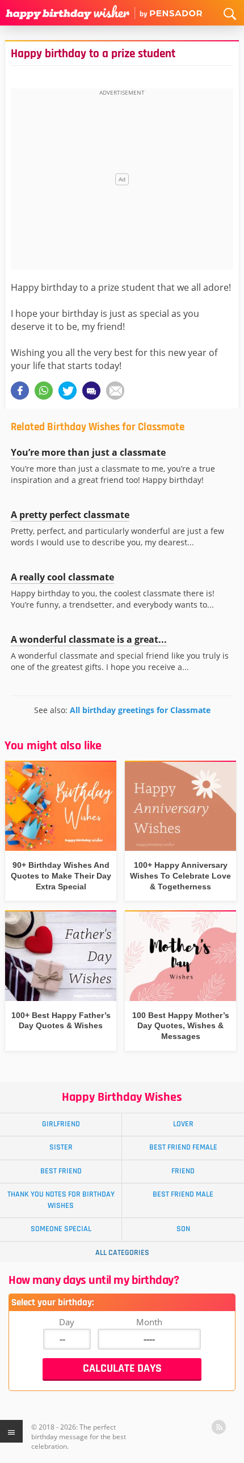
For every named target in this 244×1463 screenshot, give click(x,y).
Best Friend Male (183, 1194)
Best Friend (61, 1171)
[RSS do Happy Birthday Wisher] (219, 1427)
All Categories (122, 1253)
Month (149, 1322)
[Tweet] (67, 390)
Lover (183, 1124)
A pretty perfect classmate (70, 514)
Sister (61, 1147)
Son (183, 1229)
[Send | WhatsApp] (44, 390)
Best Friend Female (183, 1147)
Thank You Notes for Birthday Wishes (61, 1199)
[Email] (115, 390)
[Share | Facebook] (20, 390)
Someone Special (61, 1229)
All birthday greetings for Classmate (140, 710)
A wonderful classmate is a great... (89, 639)
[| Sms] (91, 390)
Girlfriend (61, 1124)
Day (66, 1322)
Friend (183, 1171)
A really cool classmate (62, 577)
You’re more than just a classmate (88, 452)
